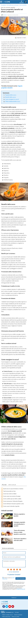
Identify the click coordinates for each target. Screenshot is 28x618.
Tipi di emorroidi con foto (9, 491)
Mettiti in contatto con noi (7, 614)
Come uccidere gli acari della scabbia (12, 499)
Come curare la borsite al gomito (11, 506)
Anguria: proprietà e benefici (11, 87)
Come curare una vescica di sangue (11, 496)
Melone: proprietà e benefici (19, 515)
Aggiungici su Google (21, 38)
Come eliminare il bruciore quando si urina (13, 504)
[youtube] (9, 606)
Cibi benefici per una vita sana (12, 5)
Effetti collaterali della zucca (12, 102)
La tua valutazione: (14, 572)
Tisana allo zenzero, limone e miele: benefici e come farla (20, 532)
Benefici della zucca (10, 97)
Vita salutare (3, 5)
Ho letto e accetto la (8, 578)
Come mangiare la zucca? (12, 99)
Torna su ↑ (14, 598)
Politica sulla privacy (6, 616)
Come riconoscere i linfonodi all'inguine (12, 501)
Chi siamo (17, 612)
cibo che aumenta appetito (8, 7)
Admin (5, 15)
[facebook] (3, 606)
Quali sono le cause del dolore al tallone (13, 489)
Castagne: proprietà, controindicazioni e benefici (19, 524)
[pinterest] (12, 606)
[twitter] (6, 606)
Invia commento (20, 578)
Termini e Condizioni (18, 614)
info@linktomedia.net (20, 589)
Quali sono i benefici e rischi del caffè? (20, 540)
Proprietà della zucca (10, 95)
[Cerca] (26, 2)
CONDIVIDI (21, 3)
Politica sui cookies (15, 616)
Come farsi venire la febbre (9, 494)
